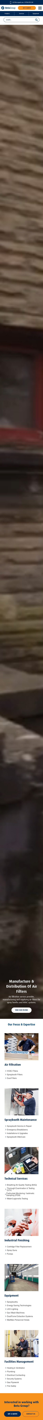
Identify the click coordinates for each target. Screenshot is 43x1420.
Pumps (10, 1254)
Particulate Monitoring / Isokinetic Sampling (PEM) (20, 1194)
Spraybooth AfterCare (16, 1137)
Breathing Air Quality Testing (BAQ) (22, 1185)
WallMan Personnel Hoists (18, 1320)
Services (21, 13)
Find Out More (21, 1002)
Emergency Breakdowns (17, 1130)
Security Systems (14, 1379)
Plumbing (11, 1371)
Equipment (36, 13)
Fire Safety (11, 1386)
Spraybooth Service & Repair (19, 1126)
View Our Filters (21, 1010)
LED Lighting (12, 1309)
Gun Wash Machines (15, 1313)
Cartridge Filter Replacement (19, 1247)
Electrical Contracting (16, 1375)
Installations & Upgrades (17, 1133)
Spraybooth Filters (14, 1074)
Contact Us (30, 1414)
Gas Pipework (13, 1382)
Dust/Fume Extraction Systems (20, 1316)
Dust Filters (12, 1078)
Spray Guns (12, 1250)
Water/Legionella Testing (17, 1199)
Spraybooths (12, 1302)
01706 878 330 (28, 2)
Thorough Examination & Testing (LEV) (21, 1189)
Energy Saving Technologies (19, 1305)
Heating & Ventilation (16, 1368)
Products (7, 13)
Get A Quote (27, 8)
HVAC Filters (12, 1071)
